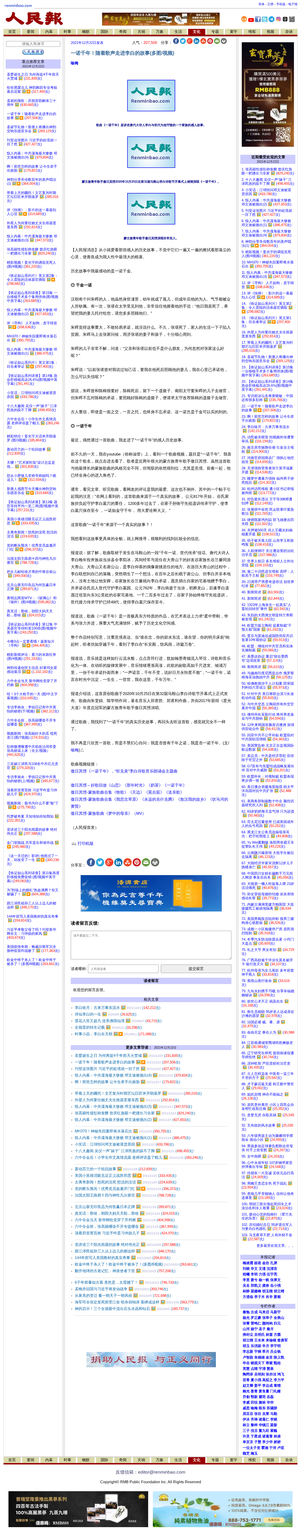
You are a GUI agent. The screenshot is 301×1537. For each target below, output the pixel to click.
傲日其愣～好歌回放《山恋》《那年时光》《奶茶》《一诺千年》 (129, 785)
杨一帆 (264, 1280)
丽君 (257, 1263)
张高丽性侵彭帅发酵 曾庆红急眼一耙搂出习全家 (135, 1113)
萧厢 (277, 1297)
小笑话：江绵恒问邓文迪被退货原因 (124, 1144)
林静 (246, 1291)
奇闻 (123, 32)
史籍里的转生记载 (108, 1027)
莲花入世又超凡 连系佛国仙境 (118, 1021)
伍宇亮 (272, 1274)
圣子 (262, 1329)
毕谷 (246, 1363)
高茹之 (267, 1380)
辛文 (254, 1269)
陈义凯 (279, 1357)
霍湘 (264, 1448)
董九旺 (264, 1431)
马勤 (273, 1414)
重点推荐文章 (33, 62)
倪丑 (254, 1431)
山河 (246, 1329)
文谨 (262, 1269)
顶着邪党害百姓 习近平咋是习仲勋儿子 (126, 1233)
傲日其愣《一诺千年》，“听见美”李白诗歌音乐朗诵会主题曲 (124, 771)
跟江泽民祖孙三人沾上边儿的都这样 (125, 1251)
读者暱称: (79, 969)
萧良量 (264, 1391)
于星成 (256, 1436)
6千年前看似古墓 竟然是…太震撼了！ (126, 1282)
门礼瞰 (275, 1391)
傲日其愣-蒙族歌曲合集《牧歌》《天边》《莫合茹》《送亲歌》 (127, 792)
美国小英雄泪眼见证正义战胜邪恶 (125, 1176)
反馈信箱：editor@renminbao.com (150, 1472)
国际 (104, 32)
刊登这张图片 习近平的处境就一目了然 (127, 1069)
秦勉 (246, 1312)
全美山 (279, 1318)
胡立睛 (248, 1340)
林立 (246, 1425)
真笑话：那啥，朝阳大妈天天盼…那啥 (127, 1213)
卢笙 (280, 1448)
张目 (257, 1414)
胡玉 (246, 1346)
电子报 (292, 4)
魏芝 (246, 1453)
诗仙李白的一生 (105, 1014)
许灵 (246, 1436)
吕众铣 (275, 1351)
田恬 (254, 1402)
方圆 (277, 1334)
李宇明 (275, 1346)
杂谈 (289, 32)
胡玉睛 (267, 1291)
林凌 (277, 1436)
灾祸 (141, 32)
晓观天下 (258, 1363)
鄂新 (254, 1397)
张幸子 (267, 1318)
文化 (196, 32)
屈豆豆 (248, 1414)
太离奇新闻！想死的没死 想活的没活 (125, 1182)
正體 (270, 4)
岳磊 (270, 1397)
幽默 (86, 32)
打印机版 (85, 843)
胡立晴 (279, 1291)
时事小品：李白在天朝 (115, 1034)
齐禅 (254, 1419)
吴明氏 (259, 1334)
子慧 (257, 1442)
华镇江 (264, 1425)
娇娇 (277, 1442)
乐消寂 (256, 1346)
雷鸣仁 (256, 1323)
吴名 (246, 1285)
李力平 (279, 1380)
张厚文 (275, 1280)
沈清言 (272, 1269)
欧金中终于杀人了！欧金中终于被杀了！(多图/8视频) (136, 1264)
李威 (246, 1402)
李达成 (267, 1385)
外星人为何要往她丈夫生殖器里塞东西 (127, 1100)
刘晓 (246, 1269)
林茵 (269, 1334)
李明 (254, 1274)
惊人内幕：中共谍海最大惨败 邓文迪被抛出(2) (132, 1120)
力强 (262, 1274)
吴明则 (259, 1374)
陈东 (262, 1408)
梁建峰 (256, 1291)
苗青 (246, 1380)
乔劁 (246, 1397)
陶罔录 (248, 1374)
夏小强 (256, 1380)
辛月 (265, 1346)
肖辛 (269, 1297)
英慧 (246, 1369)
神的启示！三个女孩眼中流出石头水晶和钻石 (132, 1309)
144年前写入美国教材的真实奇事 (122, 1258)
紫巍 (273, 1431)
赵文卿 (248, 1385)
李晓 (273, 1419)
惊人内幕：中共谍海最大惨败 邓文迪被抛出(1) (132, 1138)
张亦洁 (271, 1374)
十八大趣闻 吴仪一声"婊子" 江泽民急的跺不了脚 (134, 1151)
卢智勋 (248, 1357)
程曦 (246, 1274)
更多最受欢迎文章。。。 (276, 1245)
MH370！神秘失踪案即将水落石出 (123, 1131)
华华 (270, 1402)
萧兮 (254, 1280)
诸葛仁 (264, 1419)
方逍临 (248, 1297)
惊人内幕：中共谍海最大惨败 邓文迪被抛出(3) (133, 1106)
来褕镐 (271, 1340)
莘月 (265, 1351)
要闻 (30, 32)
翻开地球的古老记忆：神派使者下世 (125, 1271)
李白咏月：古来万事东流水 (117, 1008)
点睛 (254, 1369)
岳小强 (275, 1285)
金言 (269, 1357)
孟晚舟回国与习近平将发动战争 (121, 1289)
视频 (270, 32)
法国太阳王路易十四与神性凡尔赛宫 (125, 1195)
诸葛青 (267, 1436)
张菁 (246, 1323)
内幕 (49, 32)
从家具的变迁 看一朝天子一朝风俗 (123, 1296)
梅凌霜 (248, 1263)
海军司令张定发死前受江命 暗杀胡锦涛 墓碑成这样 (136, 1302)
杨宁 (254, 1329)
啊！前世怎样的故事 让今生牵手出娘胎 (127, 1082)
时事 (67, 32)
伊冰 (246, 1419)
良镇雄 (259, 1357)
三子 (246, 1431)
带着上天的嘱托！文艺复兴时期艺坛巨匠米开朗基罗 (138, 1093)
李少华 (267, 1442)
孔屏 (273, 1263)
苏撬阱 (272, 1408)
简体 (261, 4)
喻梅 (74, 63)
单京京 (248, 1442)
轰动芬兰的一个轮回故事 (116, 1169)
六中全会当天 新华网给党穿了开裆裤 (125, 1220)
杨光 (246, 1318)
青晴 (277, 1385)
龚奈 (265, 1285)
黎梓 (254, 1425)
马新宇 (275, 1312)
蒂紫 (269, 1363)
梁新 (273, 1425)
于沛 (272, 1448)
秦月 (270, 1329)
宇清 (262, 1369)
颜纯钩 (267, 1323)
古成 (254, 1312)
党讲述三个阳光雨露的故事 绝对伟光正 (127, 1245)
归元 (277, 1323)
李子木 (259, 1297)
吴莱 (265, 1414)
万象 (159, 32)
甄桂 (277, 1363)
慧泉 (270, 1369)
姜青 (254, 1391)
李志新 (248, 1351)
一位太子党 (251, 1448)
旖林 (262, 1402)
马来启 (264, 1312)
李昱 (246, 1280)
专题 (215, 32)
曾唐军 (282, 1340)
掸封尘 (248, 1334)
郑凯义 (256, 1285)
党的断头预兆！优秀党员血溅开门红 (127, 1189)
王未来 (259, 1340)
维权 (252, 32)
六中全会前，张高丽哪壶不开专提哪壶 (126, 1226)
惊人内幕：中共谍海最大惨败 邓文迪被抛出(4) (133, 1075)
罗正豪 (256, 1318)
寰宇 (233, 32)
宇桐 (257, 1351)
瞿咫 (262, 1397)
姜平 (257, 1385)
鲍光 (246, 1391)
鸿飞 (280, 1374)
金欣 (265, 1263)
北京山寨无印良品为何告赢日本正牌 (125, 1207)
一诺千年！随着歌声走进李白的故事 (127, 1062)
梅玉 (254, 1453)
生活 (178, 32)
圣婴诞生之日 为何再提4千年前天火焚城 (128, 1056)
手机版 (280, 4)
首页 (12, 32)
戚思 (246, 1408)
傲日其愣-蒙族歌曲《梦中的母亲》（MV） (108, 813)
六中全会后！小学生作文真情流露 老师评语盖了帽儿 (139, 1157)
